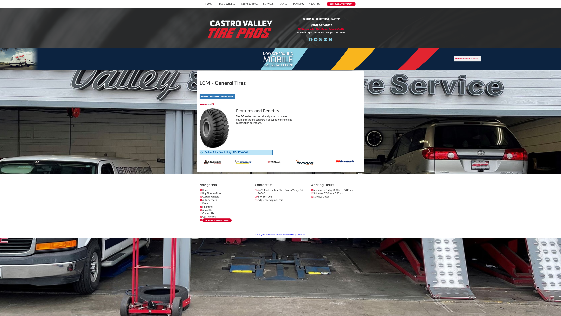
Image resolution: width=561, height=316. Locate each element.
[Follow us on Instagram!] (320, 39)
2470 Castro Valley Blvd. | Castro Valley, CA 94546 (321, 29)
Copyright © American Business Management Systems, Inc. (280, 234)
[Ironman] (230, 161)
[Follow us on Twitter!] (315, 39)
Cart (334, 19)
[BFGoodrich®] (270, 161)
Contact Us (208, 213)
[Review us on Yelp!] (330, 39)
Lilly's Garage (249, 3)
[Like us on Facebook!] (310, 39)
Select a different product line (218, 96)
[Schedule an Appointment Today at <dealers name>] (217, 220)
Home (208, 3)
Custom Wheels (210, 196)
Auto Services (209, 200)
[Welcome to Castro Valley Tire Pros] (240, 29)
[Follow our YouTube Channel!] (325, 39)
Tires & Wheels (226, 3)
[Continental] (300, 161)
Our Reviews (209, 216)
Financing (298, 3)
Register (321, 19)
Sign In (307, 19)
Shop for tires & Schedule (467, 59)
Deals (283, 3)
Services (268, 3)
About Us (314, 3)
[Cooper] (331, 161)
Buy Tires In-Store (211, 193)
